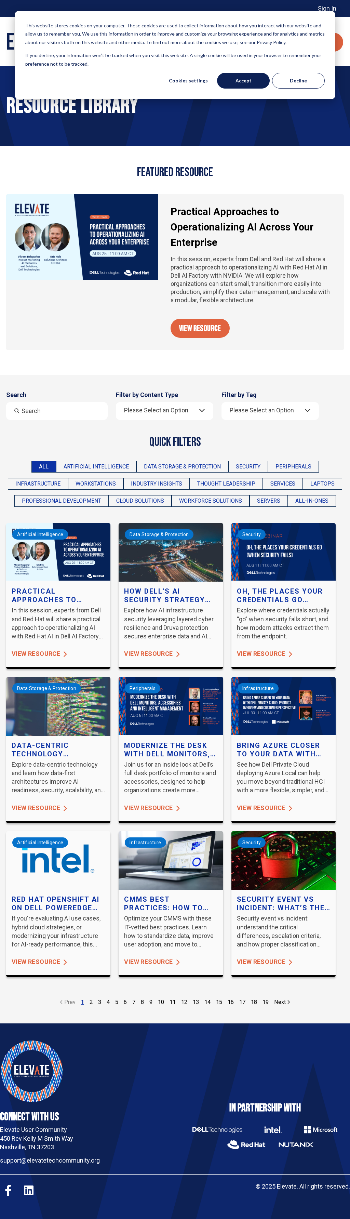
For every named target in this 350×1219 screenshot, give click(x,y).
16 (231, 1002)
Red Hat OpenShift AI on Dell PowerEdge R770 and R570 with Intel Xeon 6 (55, 903)
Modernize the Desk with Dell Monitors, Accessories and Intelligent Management (167, 749)
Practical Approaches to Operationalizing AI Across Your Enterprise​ (242, 227)
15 (219, 1002)
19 (265, 1002)
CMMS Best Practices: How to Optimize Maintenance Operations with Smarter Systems (163, 903)
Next (280, 1002)
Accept (243, 80)
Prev (69, 1002)
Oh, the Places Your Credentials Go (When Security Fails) (283, 595)
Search (16, 395)
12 (184, 1002)
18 (254, 1002)
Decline (298, 80)
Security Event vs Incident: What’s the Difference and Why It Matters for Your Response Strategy (281, 903)
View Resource (200, 328)
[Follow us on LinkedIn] (29, 1190)
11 (173, 1002)
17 (242, 1002)
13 (196, 1002)
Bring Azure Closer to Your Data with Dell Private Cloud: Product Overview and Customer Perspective (278, 749)
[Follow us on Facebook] (8, 1190)
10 (161, 1002)
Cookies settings (188, 80)
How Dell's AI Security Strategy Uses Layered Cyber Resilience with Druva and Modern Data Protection (166, 595)
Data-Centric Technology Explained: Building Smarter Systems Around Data (53, 749)
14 (207, 1002)
